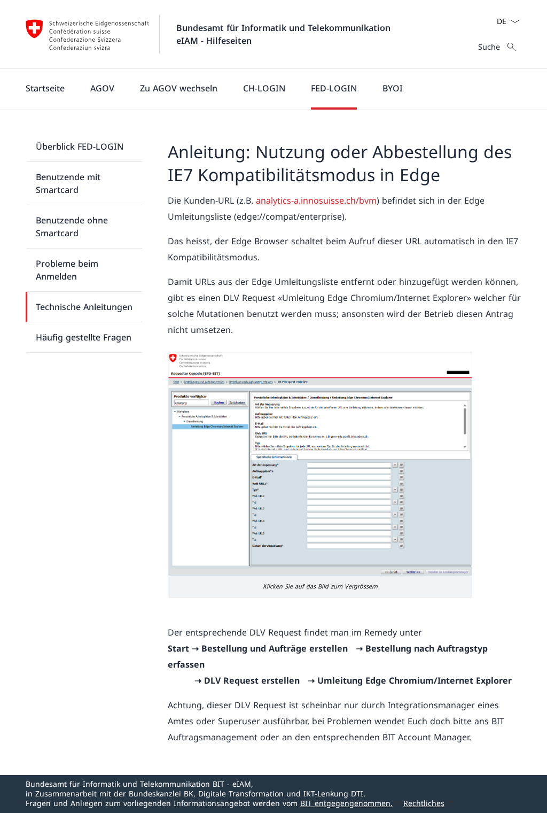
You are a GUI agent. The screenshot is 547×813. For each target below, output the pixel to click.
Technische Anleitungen (84, 307)
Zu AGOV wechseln (178, 88)
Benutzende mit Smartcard (68, 183)
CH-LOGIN (264, 88)
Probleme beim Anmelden (67, 270)
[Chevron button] (515, 21)
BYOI (392, 88)
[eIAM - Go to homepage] (87, 34)
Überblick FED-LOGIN (79, 146)
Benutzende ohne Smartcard (72, 226)
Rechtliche (423, 803)
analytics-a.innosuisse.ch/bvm (316, 200)
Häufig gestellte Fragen (83, 337)
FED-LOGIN (334, 88)
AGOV (102, 88)
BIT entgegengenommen (346, 803)
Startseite (45, 88)
